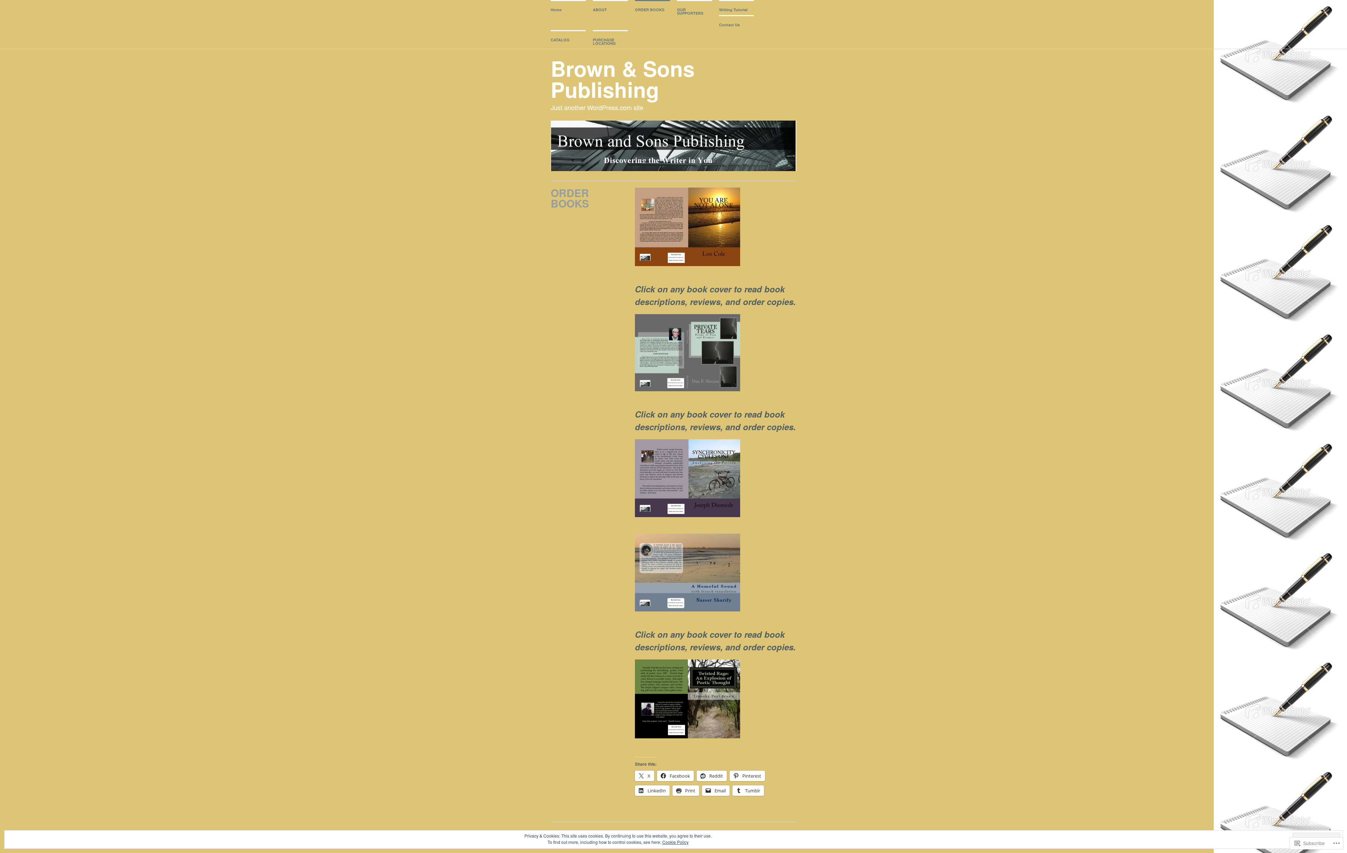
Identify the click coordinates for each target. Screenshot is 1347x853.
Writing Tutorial (733, 9)
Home (556, 9)
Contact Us (729, 24)
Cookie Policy (675, 842)
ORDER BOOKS (649, 9)
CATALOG (560, 39)
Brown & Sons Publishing (623, 78)
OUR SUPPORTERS (690, 11)
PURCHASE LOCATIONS (604, 41)
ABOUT (600, 9)
